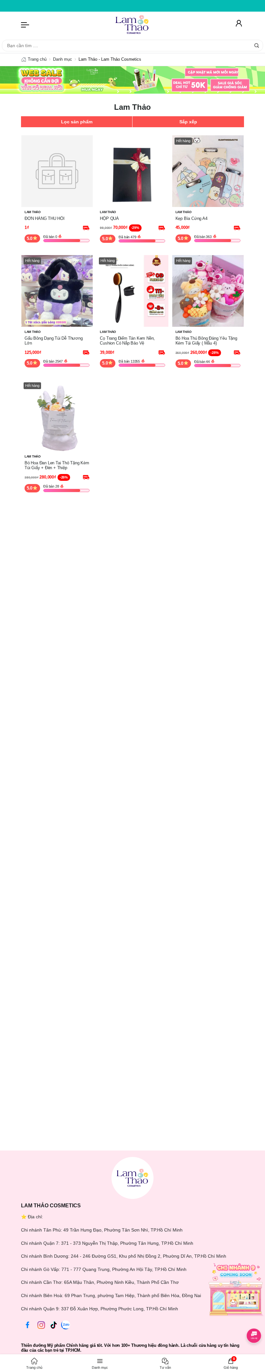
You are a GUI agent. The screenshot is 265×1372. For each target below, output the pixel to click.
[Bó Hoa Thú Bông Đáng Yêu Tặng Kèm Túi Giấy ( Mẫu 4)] (208, 290)
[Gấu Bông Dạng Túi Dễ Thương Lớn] (57, 290)
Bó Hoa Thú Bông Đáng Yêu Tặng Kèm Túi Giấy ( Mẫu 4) (206, 341)
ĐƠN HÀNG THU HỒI (45, 218)
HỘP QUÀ (109, 218)
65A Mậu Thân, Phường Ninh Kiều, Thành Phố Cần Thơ (121, 1282)
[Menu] (25, 24)
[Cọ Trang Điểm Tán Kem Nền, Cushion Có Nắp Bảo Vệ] (132, 290)
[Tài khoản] (239, 24)
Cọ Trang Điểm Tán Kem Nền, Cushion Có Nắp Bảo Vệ (127, 341)
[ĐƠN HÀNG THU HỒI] (57, 170)
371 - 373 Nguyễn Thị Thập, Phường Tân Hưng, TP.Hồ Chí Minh (127, 1243)
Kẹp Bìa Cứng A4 (191, 218)
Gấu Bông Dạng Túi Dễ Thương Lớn (54, 341)
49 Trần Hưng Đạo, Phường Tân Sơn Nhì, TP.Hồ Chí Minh (123, 1230)
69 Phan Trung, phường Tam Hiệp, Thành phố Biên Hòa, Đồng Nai (133, 1295)
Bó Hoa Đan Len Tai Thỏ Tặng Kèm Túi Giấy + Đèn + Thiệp (57, 465)
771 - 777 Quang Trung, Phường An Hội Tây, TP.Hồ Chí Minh (123, 1269)
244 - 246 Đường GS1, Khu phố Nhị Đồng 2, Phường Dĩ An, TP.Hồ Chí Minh (148, 1256)
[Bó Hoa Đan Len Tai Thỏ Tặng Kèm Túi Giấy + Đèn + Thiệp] (57, 415)
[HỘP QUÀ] (132, 170)
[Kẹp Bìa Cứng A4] (208, 170)
